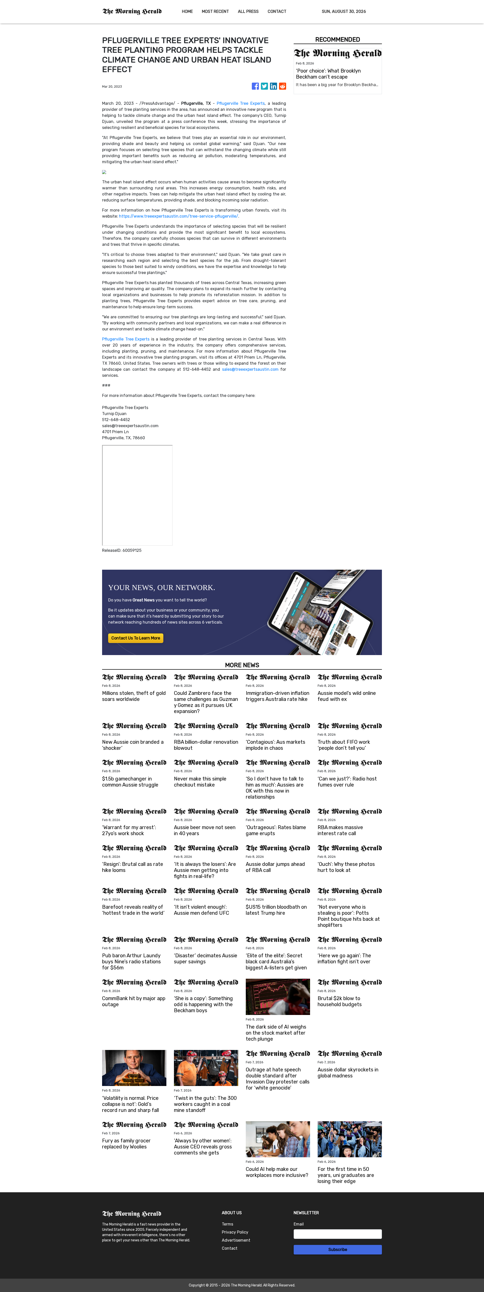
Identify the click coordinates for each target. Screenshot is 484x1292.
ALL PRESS (248, 11)
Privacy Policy (235, 1232)
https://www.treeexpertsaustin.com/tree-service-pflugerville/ (178, 216)
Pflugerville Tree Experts (241, 103)
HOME (187, 11)
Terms (227, 1224)
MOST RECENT (215, 11)
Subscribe (337, 1249)
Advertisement (236, 1240)
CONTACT (277, 11)
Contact (229, 1248)
